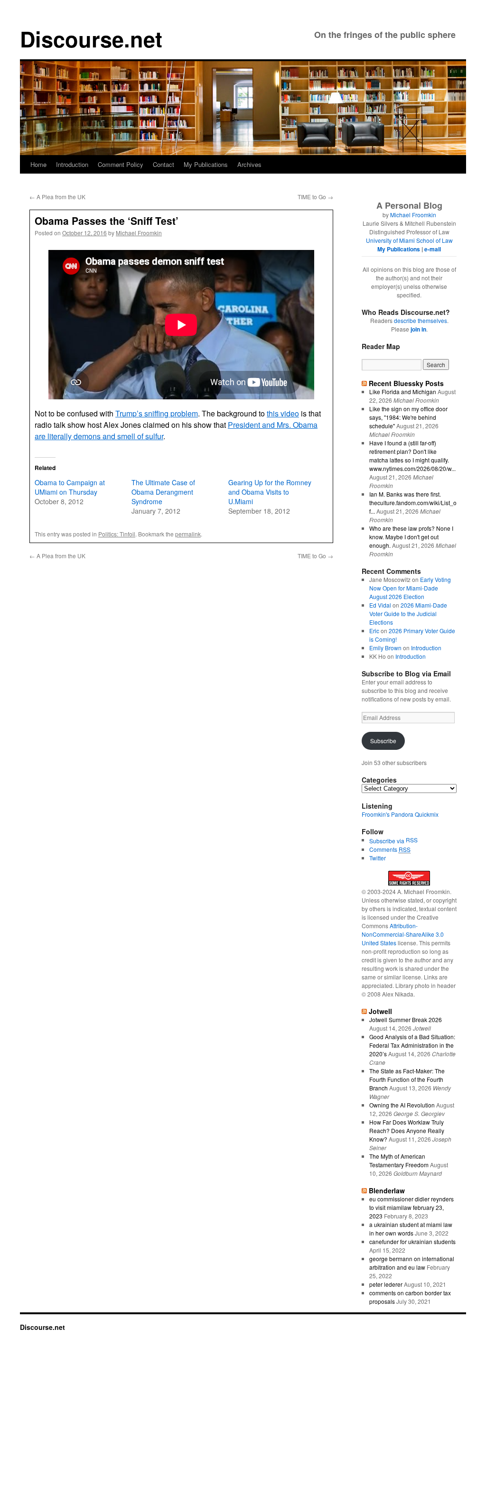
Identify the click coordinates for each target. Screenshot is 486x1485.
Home (38, 164)
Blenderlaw (387, 1190)
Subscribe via (387, 841)
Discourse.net (91, 38)
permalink (188, 534)
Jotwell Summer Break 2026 (405, 1019)
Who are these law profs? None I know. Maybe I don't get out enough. (411, 536)
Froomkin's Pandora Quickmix (400, 814)
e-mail (432, 249)
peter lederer (385, 1284)
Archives (249, 164)
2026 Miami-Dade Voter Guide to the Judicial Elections (408, 613)
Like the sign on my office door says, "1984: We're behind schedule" (408, 417)
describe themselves (420, 320)
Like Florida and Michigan (402, 391)
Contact (163, 164)
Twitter (377, 858)
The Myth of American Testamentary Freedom (399, 1160)
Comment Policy (120, 164)
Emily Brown (385, 648)
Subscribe (383, 741)
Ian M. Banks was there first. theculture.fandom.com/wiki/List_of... (413, 502)
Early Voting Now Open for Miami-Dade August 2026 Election (410, 587)
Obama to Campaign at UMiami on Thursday (70, 487)
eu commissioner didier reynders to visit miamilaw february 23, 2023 (411, 1207)
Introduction (72, 164)
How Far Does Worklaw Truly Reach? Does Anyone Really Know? (406, 1130)
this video (283, 413)
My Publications (206, 164)
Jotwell (380, 1011)
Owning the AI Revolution (402, 1105)
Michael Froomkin (139, 233)
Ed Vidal (380, 605)
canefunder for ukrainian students (412, 1241)
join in (418, 329)
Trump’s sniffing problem (156, 413)
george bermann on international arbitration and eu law (411, 1262)
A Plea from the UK (57, 197)
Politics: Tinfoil (116, 534)
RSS (412, 840)
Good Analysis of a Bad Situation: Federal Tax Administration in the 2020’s (412, 1045)
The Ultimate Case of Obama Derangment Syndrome (163, 492)
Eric (374, 631)
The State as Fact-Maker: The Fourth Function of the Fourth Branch (407, 1079)
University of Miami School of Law (409, 240)
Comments (390, 849)
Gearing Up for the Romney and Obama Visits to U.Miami (269, 492)
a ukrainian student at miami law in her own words (410, 1228)
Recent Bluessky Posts (406, 383)
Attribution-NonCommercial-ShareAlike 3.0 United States (403, 934)
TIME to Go (315, 197)
